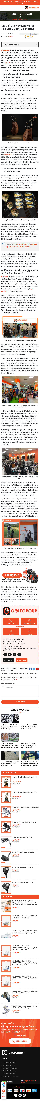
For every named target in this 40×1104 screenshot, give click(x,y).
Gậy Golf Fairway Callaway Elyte (22, 882)
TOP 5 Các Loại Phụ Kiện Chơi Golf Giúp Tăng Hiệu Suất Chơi (10, 764)
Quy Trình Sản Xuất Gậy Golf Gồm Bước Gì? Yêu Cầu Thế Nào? (29, 727)
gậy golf (7, 63)
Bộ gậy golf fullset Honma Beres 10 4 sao (24, 778)
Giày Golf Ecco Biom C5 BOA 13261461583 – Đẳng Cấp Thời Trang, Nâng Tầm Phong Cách (24, 963)
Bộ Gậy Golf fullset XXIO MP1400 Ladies (25, 807)
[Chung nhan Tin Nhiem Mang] (30, 1081)
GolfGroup (10, 36)
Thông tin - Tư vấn (23, 19)
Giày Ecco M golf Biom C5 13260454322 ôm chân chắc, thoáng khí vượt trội (25, 932)
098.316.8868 (21, 1041)
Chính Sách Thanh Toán (10, 1068)
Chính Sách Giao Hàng (9, 1071)
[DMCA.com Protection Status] (10, 1082)
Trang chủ (14, 19)
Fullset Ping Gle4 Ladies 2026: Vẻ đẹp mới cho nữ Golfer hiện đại (24, 1007)
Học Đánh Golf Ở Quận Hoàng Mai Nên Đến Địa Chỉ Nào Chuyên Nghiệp (29, 764)
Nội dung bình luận (8, 683)
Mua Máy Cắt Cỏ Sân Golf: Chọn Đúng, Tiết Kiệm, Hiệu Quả (28, 745)
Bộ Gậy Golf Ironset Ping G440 (22, 837)
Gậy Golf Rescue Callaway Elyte (22, 867)
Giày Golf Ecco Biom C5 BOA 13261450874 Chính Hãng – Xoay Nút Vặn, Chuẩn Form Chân (24, 948)
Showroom (9, 660)
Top (4, 1096)
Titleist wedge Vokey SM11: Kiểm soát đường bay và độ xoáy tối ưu (25, 992)
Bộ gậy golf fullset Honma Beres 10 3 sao (24, 793)
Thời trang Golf (29, 624)
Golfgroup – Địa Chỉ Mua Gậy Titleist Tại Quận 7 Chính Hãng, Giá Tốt (10, 727)
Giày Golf (11, 634)
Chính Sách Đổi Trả (9, 1065)
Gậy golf (11, 624)
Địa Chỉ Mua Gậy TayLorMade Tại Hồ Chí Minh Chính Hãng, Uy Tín (9, 745)
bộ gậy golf (8, 155)
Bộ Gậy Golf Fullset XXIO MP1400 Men (24, 822)
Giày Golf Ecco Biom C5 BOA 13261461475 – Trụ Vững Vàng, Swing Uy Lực (24, 978)
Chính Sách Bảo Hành (9, 1062)
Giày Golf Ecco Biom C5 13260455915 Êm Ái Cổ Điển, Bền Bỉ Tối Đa (24, 917)
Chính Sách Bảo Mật (9, 1073)
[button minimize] (36, 44)
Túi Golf (29, 634)
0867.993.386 (22, 660)
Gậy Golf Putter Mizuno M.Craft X (23, 852)
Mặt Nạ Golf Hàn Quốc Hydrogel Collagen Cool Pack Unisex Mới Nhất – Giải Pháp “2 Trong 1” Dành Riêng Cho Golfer (24, 903)
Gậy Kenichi (5, 50)
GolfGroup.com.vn (19, 1087)
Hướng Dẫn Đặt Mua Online (11, 1076)
